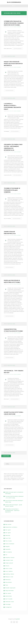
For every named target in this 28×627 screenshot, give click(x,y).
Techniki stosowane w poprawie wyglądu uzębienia (12, 190)
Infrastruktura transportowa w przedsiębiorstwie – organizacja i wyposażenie (12, 510)
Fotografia (7, 546)
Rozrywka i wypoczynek (10, 587)
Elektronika (7, 535)
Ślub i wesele (8, 593)
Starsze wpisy (6, 455)
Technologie (7, 604)
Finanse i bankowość (9, 543)
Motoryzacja (7, 579)
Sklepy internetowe (9, 590)
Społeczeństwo (8, 596)
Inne (6, 554)
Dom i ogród (8, 530)
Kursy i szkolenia (9, 571)
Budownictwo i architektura (11, 527)
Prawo (6, 585)
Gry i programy (8, 552)
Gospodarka (7, 549)
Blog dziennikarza (14, 2)
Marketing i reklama (9, 574)
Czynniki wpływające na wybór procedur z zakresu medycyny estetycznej (14, 23)
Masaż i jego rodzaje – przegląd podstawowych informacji (13, 63)
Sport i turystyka (8, 598)
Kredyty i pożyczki (9, 563)
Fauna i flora (8, 538)
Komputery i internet (9, 557)
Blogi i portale (8, 524)
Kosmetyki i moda (9, 560)
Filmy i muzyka (8, 541)
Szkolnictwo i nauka (9, 601)
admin (10, 26)
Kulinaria (7, 565)
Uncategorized (8, 607)
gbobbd (18, 619)
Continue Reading (17, 48)
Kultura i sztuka (8, 568)
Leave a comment (17, 26)
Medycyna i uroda (11, 56)
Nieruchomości (8, 582)
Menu (14, 6)
